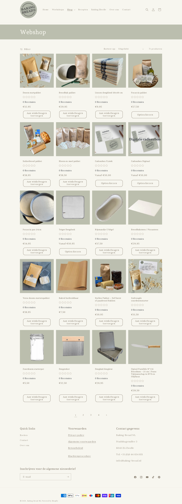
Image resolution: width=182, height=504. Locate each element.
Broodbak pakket (67, 92)
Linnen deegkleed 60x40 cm (109, 92)
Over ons (24, 445)
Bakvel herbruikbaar (68, 298)
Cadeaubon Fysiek (104, 161)
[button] (71, 10)
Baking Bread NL (34, 501)
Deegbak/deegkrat (104, 369)
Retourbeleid (75, 447)
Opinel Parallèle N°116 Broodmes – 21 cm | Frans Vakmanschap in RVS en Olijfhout (143, 373)
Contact (24, 440)
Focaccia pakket (139, 92)
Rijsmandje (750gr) (104, 229)
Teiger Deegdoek (67, 229)
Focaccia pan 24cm (32, 229)
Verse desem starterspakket (36, 298)
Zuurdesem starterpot (33, 369)
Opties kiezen (145, 114)
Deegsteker (64, 369)
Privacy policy (76, 435)
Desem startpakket (32, 92)
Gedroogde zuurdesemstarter (139, 299)
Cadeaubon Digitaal (140, 161)
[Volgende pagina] (106, 415)
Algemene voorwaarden (82, 441)
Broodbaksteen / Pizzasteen (144, 229)
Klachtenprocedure (79, 456)
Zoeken (24, 435)
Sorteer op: (109, 49)
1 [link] (75, 415)
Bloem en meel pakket (69, 161)
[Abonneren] (68, 476)
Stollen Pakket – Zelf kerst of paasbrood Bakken (108, 299)
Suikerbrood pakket (32, 161)
